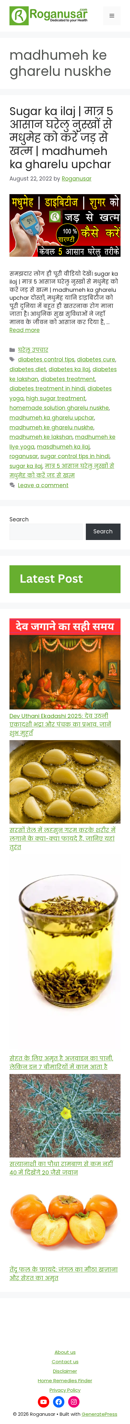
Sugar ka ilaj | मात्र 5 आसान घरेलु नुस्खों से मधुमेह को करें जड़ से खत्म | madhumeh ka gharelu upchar (61, 137)
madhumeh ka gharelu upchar (51, 417)
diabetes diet (27, 369)
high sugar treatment (56, 398)
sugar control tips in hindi (74, 456)
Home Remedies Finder (65, 1380)
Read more (24, 330)
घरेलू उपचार (33, 350)
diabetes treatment (68, 379)
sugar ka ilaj (25, 466)
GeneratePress (99, 1414)
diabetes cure (96, 359)
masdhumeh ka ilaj (63, 447)
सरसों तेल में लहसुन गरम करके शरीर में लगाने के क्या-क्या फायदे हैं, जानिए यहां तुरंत (62, 838)
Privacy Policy (65, 1390)
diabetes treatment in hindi (47, 388)
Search (19, 519)
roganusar (23, 456)
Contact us (65, 1361)
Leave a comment (43, 485)
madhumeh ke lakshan (41, 437)
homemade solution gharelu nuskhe (59, 408)
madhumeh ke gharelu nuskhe (51, 427)
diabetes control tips (46, 359)
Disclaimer (65, 1371)
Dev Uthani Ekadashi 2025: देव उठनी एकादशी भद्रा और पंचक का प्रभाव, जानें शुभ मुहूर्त (60, 724)
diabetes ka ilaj (69, 369)
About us (65, 1352)
